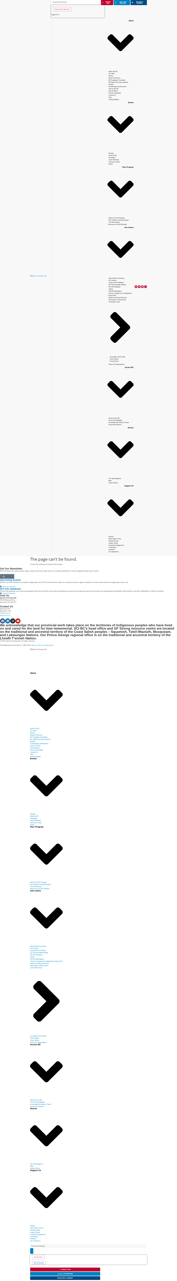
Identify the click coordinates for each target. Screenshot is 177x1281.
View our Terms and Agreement (42, 645)
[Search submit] (31, 1251)
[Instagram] (145, 286)
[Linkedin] (142, 286)
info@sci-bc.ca (5, 613)
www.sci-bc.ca (5, 615)
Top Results (38, 1257)
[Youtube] (139, 286)
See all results (39, 1263)
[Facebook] (136, 286)
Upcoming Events (10, 580)
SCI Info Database (10, 588)
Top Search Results (62, 9)
